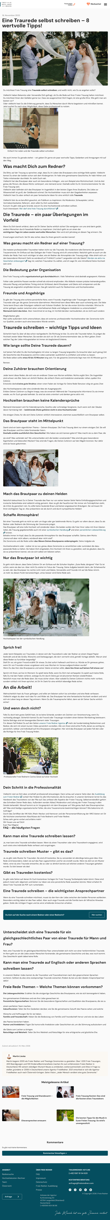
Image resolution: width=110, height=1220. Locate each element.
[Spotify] (90, 1190)
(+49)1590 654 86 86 (48, 1205)
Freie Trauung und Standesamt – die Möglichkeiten (37, 1097)
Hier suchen (97, 915)
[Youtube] (80, 1190)
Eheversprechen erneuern (33, 1120)
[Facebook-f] (70, 1190)
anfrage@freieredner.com (81, 1183)
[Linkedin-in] (85, 1190)
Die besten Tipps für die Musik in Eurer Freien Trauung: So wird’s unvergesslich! (91, 1121)
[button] (105, 4)
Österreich (7, 1186)
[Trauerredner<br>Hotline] (74, 4)
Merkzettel (95, 4)
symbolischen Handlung (57, 530)
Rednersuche (8, 1174)
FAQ (38, 1174)
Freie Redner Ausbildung (46, 1186)
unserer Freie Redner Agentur (52, 723)
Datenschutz (41, 1182)
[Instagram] (75, 1190)
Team (4, 1182)
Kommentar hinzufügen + (55, 1153)
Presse (39, 1190)
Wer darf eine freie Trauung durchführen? (37, 208)
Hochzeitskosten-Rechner (13, 1178)
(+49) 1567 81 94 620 (78, 1173)
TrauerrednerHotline (68, 4)
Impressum (41, 1178)
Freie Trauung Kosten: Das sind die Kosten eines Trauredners (90, 1097)
